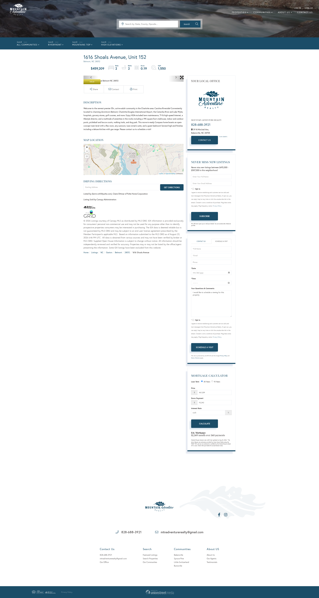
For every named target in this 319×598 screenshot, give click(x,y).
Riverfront (55, 44)
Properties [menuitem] (239, 12)
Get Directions (172, 187)
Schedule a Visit (221, 241)
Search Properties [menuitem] (150, 558)
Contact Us (204, 140)
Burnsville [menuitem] (178, 565)
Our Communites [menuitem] (150, 562)
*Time (193, 278)
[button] (190, 24)
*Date (193, 268)
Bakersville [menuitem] (178, 555)
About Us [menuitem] (284, 12)
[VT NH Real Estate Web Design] (160, 592)
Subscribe (204, 216)
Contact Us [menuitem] (305, 12)
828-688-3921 (200, 124)
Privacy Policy (217, 206)
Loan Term (195, 381)
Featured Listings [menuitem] (150, 555)
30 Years (207, 381)
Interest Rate (196, 408)
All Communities (27, 44)
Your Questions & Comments (202, 288)
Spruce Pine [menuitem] (179, 558)
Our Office (104, 562)
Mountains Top (81, 44)
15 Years (217, 381)
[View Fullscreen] (87, 156)
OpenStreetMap (170, 173)
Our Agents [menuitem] (211, 558)
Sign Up (309, 8)
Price (193, 388)
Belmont (118, 252)
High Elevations (111, 44)
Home (85, 252)
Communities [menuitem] (262, 12)
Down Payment (197, 398)
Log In (297, 8)
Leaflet (161, 173)
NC (102, 252)
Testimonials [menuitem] (212, 562)
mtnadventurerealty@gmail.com (182, 532)
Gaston (109, 252)
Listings (94, 252)
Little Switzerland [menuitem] (181, 562)
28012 (127, 252)
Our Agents (223, 136)
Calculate (204, 423)
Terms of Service (195, 358)
